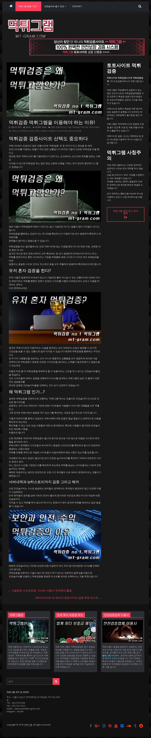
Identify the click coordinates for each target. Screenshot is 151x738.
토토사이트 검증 (74, 131)
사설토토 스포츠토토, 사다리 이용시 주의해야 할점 (40, 590)
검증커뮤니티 (61, 127)
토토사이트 (62, 131)
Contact (77, 6)
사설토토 (43, 131)
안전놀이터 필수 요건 (54, 6)
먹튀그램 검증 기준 (27, 6)
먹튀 (69, 127)
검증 (53, 127)
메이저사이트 (33, 131)
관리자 (28, 127)
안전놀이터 (52, 131)
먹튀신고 (15, 131)
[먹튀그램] (11, 6)
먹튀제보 (23, 131)
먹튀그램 (84, 127)
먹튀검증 (75, 127)
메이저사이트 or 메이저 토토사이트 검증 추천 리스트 (68, 597)
